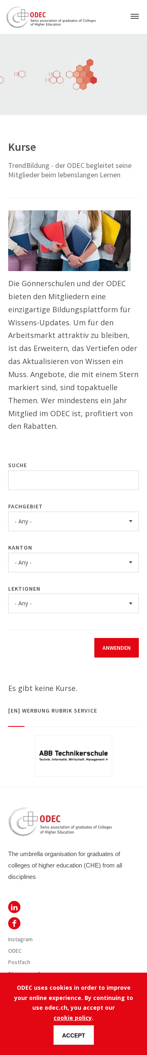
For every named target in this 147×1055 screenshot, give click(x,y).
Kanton (20, 547)
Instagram (20, 939)
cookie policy (72, 1018)
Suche (17, 465)
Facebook (14, 923)
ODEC (14, 907)
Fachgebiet (25, 506)
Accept (73, 1035)
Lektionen (24, 588)
